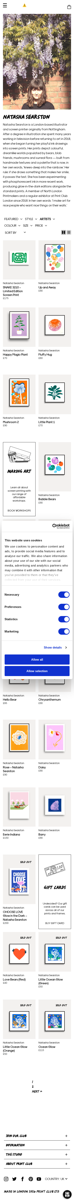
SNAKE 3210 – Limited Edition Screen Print (19, 257)
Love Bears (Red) (19, 953)
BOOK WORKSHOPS (19, 510)
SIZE (25, 225)
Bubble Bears (55, 464)
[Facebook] (22, 1179)
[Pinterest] (31, 1179)
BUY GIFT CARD (54, 923)
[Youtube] (39, 1179)
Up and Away (55, 257)
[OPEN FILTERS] (67, 1195)
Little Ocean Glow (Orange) (19, 1021)
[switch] (63, 607)
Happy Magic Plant (19, 324)
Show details (53, 647)
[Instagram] (6, 1179)
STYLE (29, 219)
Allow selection (37, 671)
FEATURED (11, 219)
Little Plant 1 (55, 392)
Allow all (37, 659)
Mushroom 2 (19, 392)
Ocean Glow (55, 1021)
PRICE (39, 225)
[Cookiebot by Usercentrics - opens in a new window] (52, 526)
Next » (37, 1092)
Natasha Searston (13, 283)
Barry (55, 804)
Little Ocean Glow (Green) (55, 953)
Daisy (55, 737)
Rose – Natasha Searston (19, 737)
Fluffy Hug (55, 324)
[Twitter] (14, 1179)
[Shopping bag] (69, 7)
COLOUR (10, 225)
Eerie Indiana (19, 804)
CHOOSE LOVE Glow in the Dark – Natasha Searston (19, 881)
